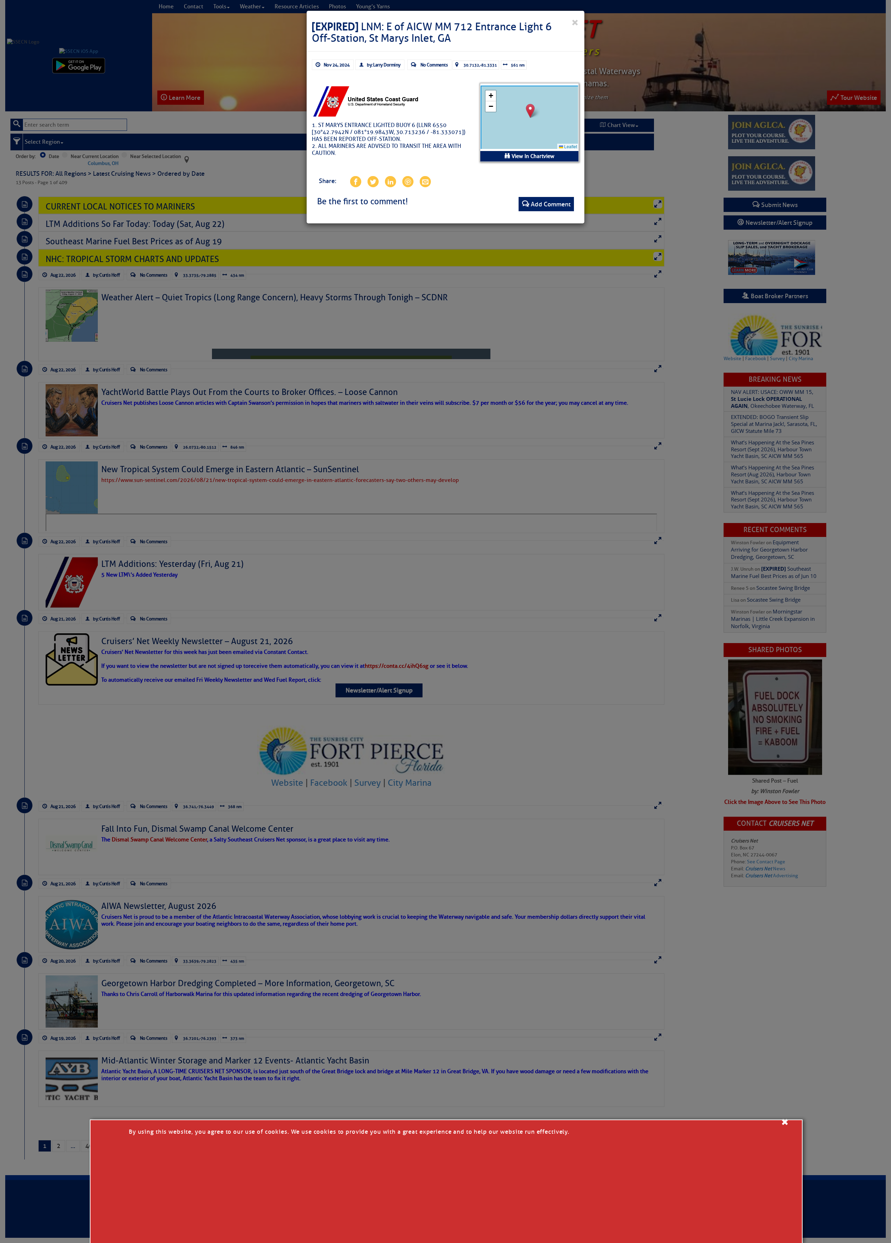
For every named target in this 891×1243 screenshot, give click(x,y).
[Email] (425, 181)
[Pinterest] (407, 181)
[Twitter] (373, 181)
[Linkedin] (390, 181)
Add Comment (550, 204)
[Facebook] (355, 181)
